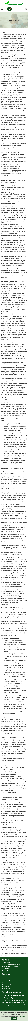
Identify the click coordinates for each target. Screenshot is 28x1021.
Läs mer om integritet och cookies (9, 1016)
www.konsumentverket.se (15, 511)
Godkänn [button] (14, 1018)
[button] (2, 9)
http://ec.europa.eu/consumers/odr (13, 926)
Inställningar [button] (23, 1016)
